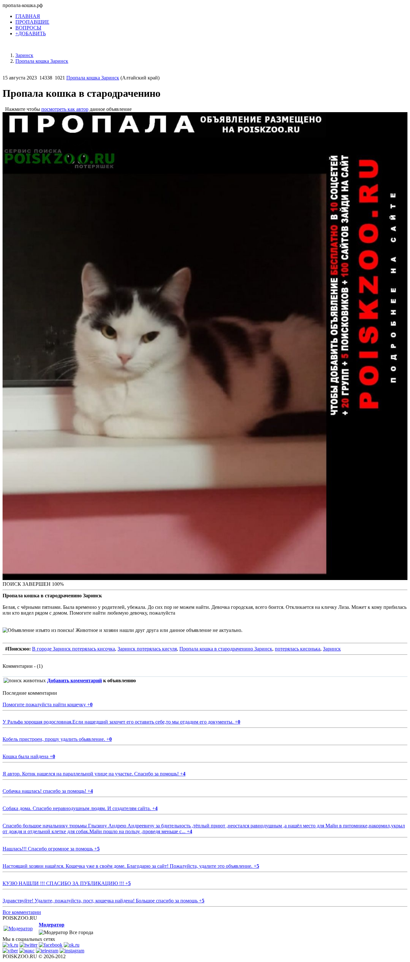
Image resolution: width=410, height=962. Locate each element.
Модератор (51, 924)
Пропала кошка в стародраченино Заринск (225, 648)
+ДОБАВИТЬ (30, 33)
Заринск (332, 648)
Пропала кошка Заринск (92, 77)
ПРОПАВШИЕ (32, 22)
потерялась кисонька (297, 648)
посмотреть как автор (64, 109)
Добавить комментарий (74, 680)
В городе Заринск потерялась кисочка (73, 648)
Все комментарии (22, 912)
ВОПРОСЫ (28, 27)
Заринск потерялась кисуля (147, 648)
